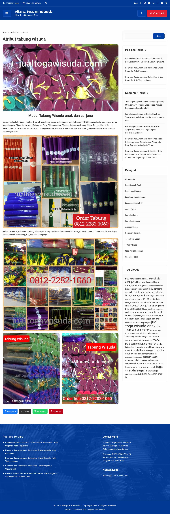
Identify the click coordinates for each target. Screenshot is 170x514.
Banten (145, 298)
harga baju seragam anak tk (140, 315)
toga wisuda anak (147, 367)
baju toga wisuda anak (135, 197)
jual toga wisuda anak (141, 324)
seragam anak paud (133, 357)
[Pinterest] (166, 3)
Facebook (11, 411)
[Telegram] (162, 3)
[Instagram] (145, 3)
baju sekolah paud (145, 282)
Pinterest (57, 411)
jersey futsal (130, 209)
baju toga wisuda (153, 295)
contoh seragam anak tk (144, 305)
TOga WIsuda (131, 245)
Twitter (27, 411)
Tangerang (159, 363)
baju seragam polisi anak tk (137, 289)
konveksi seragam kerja (143, 337)
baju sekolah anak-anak (135, 278)
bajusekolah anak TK (134, 203)
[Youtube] (149, 3)
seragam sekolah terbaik (147, 363)
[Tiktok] (158, 3)
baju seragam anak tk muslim (151, 286)
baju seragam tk (136, 295)
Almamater (130, 179)
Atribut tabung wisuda (24, 39)
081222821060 (11, 3)
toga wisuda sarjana (134, 251)
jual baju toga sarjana (143, 323)
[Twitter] (153, 3)
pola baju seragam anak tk (145, 354)
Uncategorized (131, 257)
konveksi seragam (133, 221)
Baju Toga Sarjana (133, 191)
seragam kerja (131, 227)
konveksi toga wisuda (144, 340)
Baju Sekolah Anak (133, 185)
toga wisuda (131, 367)
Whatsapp (41, 411)
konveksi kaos (131, 215)
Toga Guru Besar (132, 239)
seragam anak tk (150, 357)
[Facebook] (141, 3)
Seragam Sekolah (133, 233)
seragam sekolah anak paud (138, 360)
